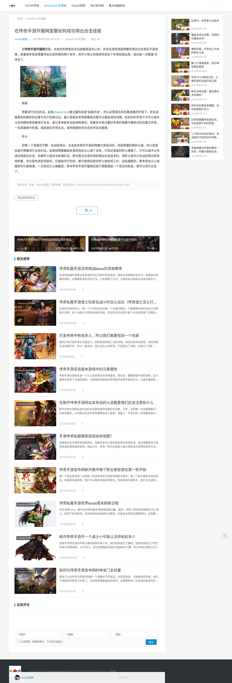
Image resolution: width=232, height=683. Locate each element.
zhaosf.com (61, 112)
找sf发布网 (97, 5)
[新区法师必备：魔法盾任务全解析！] (180, 91)
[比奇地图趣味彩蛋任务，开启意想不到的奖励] (180, 119)
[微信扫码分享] (134, 677)
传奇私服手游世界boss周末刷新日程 (89, 503)
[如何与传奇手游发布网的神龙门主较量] (35, 581)
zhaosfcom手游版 (55, 5)
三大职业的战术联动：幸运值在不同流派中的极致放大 (205, 137)
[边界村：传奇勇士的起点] (180, 20)
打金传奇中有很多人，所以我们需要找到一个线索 (99, 336)
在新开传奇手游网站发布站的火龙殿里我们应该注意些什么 (106, 403)
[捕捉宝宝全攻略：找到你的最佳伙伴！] (180, 34)
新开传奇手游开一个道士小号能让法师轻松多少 (97, 537)
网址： (119, 634)
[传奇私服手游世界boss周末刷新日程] (35, 514)
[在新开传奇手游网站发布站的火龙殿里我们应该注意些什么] (35, 413)
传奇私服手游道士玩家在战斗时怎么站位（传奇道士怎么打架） (109, 302)
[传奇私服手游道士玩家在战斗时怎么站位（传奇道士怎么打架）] (35, 313)
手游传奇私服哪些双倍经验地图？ (86, 436)
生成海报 (122, 677)
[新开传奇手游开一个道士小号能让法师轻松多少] (35, 547)
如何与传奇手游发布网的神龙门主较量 (90, 570)
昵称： (23, 634)
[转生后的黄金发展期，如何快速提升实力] (180, 105)
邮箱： (71, 634)
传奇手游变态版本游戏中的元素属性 (88, 369)
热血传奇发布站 (26, 197)
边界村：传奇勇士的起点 (205, 20)
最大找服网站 (117, 5)
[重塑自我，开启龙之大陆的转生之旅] (180, 49)
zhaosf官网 (78, 5)
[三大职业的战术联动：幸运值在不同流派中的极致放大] (180, 133)
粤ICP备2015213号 (86, 671)
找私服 (113, 671)
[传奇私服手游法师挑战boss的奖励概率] (35, 279)
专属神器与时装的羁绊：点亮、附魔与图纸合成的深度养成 (205, 151)
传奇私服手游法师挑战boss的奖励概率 (90, 268)
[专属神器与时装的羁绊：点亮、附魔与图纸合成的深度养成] (180, 147)
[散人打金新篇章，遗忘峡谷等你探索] (180, 63)
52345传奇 (32, 5)
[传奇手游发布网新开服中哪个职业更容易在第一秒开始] (35, 480)
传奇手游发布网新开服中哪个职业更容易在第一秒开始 (102, 470)
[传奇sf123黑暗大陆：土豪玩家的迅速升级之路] (180, 77)
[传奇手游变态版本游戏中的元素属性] (35, 380)
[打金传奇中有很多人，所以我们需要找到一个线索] (35, 346)
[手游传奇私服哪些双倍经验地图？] (35, 447)
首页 (19, 18)
